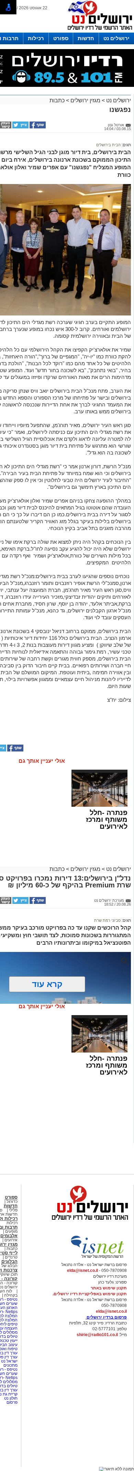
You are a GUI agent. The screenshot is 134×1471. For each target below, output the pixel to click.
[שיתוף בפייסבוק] (37, 127)
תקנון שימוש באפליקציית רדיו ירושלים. (90, 1293)
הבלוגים (9, 1261)
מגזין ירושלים (85, 100)
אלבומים (9, 1235)
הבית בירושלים (108, 145)
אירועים (11, 1240)
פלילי (13, 1210)
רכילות (36, 38)
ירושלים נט (116, 38)
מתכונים (10, 1365)
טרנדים (11, 1257)
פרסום (11, 1402)
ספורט (60, 38)
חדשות (86, 38)
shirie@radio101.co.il (97, 1334)
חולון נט (10, 1398)
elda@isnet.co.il (82, 1270)
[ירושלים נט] (87, 1221)
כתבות (57, 100)
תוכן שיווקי (9, 1274)
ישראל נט (9, 1361)
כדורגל (12, 1201)
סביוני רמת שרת (107, 920)
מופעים (11, 1231)
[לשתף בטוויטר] (20, 127)
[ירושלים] (98, 31)
